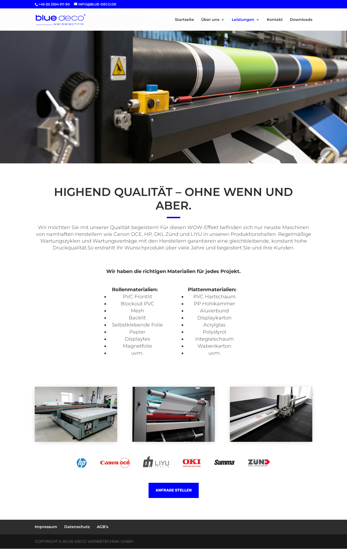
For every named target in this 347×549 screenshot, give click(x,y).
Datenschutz (77, 526)
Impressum (46, 526)
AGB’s (102, 526)
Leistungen (243, 20)
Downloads (301, 20)
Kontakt (275, 20)
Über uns (210, 20)
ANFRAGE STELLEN (174, 490)
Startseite (184, 20)
